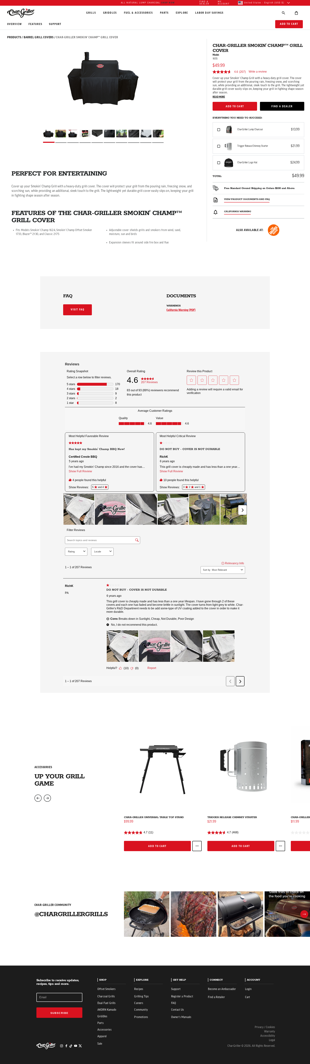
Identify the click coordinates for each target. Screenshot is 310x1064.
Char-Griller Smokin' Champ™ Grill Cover (87, 37)
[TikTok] (71, 1046)
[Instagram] (61, 1046)
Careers (138, 1003)
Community (141, 1009)
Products (14, 37)
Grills (91, 12)
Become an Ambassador (222, 989)
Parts (164, 12)
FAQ (173, 1003)
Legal (272, 1040)
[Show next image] (47, 798)
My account (223, 3)
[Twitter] (80, 1046)
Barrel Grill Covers (39, 37)
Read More (219, 97)
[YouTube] (75, 1046)
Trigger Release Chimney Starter (232, 817)
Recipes (138, 989)
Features (36, 24)
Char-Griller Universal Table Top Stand (154, 817)
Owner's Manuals (181, 1017)
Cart (247, 997)
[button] (258, 129)
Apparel (102, 1036)
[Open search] (283, 13)
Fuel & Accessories (138, 12)
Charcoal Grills (106, 996)
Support (55, 24)
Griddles (110, 12)
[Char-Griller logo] (46, 1046)
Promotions (141, 1017)
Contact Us (177, 1009)
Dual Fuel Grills (106, 1003)
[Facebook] (66, 1046)
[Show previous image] (38, 798)
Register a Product (182, 996)
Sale (99, 1043)
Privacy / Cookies (265, 1027)
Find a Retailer (216, 997)
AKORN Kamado (106, 1009)
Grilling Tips (141, 996)
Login (248, 989)
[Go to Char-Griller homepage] (24, 13)
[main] (155, 483)
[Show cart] (296, 13)
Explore (182, 12)
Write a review (258, 71)
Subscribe (59, 1013)
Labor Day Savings (209, 12)
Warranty (269, 1031)
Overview (15, 24)
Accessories (104, 1029)
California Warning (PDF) (181, 310)
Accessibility (267, 1036)
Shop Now (168, 3)
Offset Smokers (106, 989)
